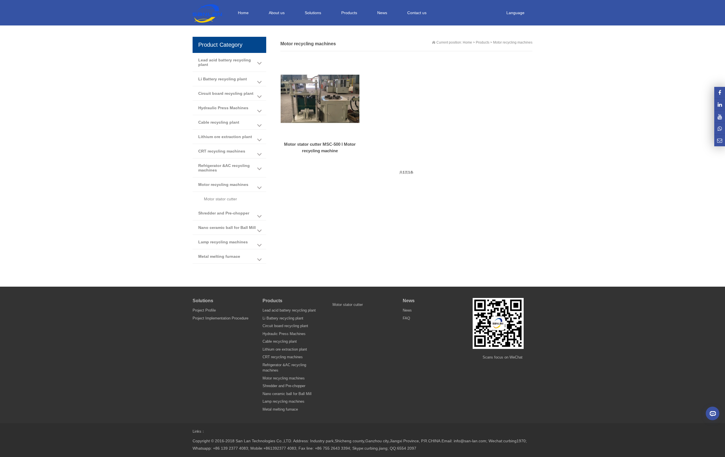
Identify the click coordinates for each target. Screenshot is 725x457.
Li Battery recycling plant (222, 79)
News (409, 300)
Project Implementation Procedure (220, 318)
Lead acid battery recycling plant (224, 62)
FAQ (406, 318)
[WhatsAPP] (719, 128)
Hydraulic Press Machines (223, 108)
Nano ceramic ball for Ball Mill (227, 227)
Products (482, 42)
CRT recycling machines (221, 151)
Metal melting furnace (219, 256)
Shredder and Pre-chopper (223, 213)
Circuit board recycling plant (225, 93)
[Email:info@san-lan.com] (719, 140)
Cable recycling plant (218, 122)
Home (243, 12)
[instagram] (719, 116)
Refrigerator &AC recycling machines (224, 167)
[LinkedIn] (719, 104)
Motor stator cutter (220, 199)
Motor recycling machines (512, 42)
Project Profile (204, 310)
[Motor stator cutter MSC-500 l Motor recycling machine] (320, 99)
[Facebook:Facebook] (719, 92)
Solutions (203, 300)
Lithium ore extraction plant (225, 136)
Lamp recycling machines (223, 242)
